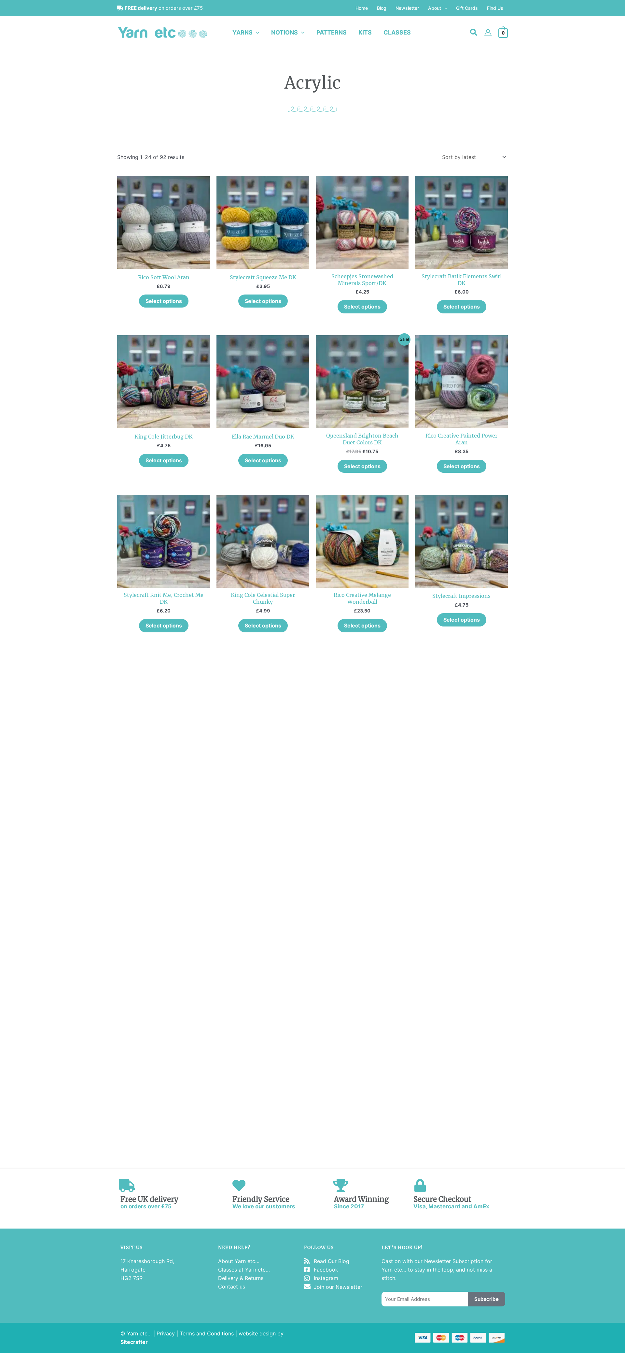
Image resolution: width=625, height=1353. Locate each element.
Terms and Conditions (207, 1333)
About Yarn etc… (238, 1261)
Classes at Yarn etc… (244, 1269)
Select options (164, 301)
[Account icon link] (488, 32)
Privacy (166, 1333)
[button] (444, 8)
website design (257, 1333)
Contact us (231, 1286)
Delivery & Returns (240, 1278)
